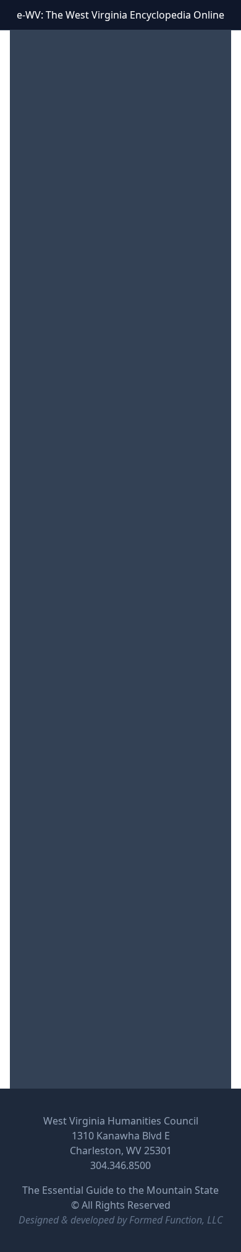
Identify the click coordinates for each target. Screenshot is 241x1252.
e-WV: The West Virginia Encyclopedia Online (120, 15)
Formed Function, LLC (175, 1220)
